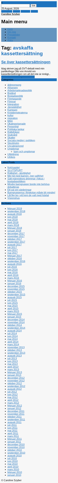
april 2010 (12, 466)
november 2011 (15, 414)
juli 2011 (12, 425)
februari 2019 (14, 208)
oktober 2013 (14, 350)
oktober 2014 (14, 325)
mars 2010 (13, 469)
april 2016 (12, 275)
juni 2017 (12, 250)
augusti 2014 (14, 330)
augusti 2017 (14, 244)
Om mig (11, 32)
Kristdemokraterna (11, 77)
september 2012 (16, 386)
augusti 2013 (14, 355)
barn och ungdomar (24, 151)
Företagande (14, 98)
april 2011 (12, 433)
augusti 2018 (14, 214)
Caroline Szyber (10, 14)
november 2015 (16, 289)
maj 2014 (12, 339)
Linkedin (25, 11)
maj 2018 (12, 219)
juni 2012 (12, 394)
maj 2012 (12, 397)
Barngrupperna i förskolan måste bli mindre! (31, 192)
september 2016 (16, 261)
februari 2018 (14, 228)
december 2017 (16, 233)
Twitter (16, 11)
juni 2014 (12, 336)
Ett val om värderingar (19, 189)
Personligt (13, 126)
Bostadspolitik (15, 96)
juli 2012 (12, 391)
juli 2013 (12, 358)
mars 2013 (13, 369)
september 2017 (16, 242)
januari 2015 (14, 317)
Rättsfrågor (29, 77)
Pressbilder (13, 34)
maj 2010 (12, 464)
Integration (13, 104)
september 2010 (16, 453)
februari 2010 (14, 472)
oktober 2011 (14, 416)
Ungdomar (13, 148)
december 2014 (16, 319)
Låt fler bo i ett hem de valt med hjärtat (28, 195)
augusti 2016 (14, 264)
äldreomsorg (14, 85)
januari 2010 (14, 475)
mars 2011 (13, 436)
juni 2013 (12, 361)
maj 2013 (12, 364)
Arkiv (10, 40)
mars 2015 (13, 311)
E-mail (34, 11)
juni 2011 (12, 428)
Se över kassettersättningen (25, 62)
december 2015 (16, 286)
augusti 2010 (14, 455)
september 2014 (16, 328)
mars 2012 (13, 403)
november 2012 (16, 380)
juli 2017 (12, 247)
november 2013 (16, 347)
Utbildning (13, 154)
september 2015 (16, 294)
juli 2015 (12, 300)
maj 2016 (12, 272)
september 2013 (16, 353)
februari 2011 (14, 439)
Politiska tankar (15, 129)
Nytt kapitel (13, 167)
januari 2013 (14, 375)
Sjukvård (12, 135)
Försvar (11, 101)
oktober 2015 (14, 292)
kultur (10, 115)
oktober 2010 (14, 450)
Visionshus (13, 198)
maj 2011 (12, 430)
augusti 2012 (14, 389)
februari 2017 (14, 255)
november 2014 (16, 322)
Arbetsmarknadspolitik (19, 90)
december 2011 (15, 411)
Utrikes (11, 157)
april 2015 (12, 308)
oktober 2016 (14, 258)
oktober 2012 (14, 383)
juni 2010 (12, 461)
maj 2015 (12, 305)
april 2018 (12, 222)
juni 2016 (12, 269)
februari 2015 (14, 314)
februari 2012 (14, 405)
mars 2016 (13, 278)
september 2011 (16, 419)
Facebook (6, 11)
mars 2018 (13, 225)
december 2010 (16, 444)
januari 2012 (14, 408)
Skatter (11, 137)
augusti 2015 (14, 297)
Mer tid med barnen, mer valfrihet (25, 176)
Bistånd (11, 93)
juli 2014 (12, 333)
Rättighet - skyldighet (18, 173)
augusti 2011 (14, 422)
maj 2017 (12, 253)
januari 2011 (14, 441)
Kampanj (12, 110)
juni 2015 (12, 303)
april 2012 (12, 400)
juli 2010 (12, 458)
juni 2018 (12, 217)
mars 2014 (13, 344)
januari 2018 (14, 230)
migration (12, 118)
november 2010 (16, 447)
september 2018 (16, 211)
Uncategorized (15, 146)
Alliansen (12, 87)
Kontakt (11, 37)
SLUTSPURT (15, 170)
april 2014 (12, 342)
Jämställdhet (14, 107)
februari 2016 (14, 280)
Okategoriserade (16, 123)
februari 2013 (14, 372)
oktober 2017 (14, 239)
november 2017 (16, 236)
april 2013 (12, 366)
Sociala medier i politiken (21, 140)
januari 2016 (14, 283)
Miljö (10, 121)
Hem (10, 29)
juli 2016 (12, 267)
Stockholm (13, 143)
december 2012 (16, 378)
